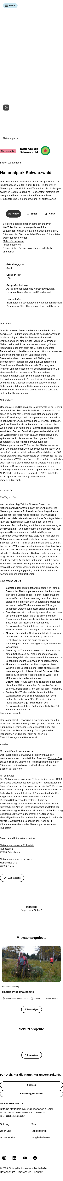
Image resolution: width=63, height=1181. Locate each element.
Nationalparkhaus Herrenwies (16, 859)
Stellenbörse (39, 1130)
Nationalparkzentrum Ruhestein (17, 845)
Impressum (24, 1172)
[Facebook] (35, 1158)
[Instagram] (4, 1158)
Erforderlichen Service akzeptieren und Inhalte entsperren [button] (28, 250)
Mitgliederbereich (42, 1137)
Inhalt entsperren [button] (12, 244)
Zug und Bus (55, 758)
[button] (10, 5)
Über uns (5, 1130)
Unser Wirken (8, 1137)
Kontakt (38, 1172)
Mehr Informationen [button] (13, 241)
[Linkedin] (14, 1158)
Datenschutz (7, 1172)
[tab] (13, 214)
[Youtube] (25, 1158)
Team (35, 1124)
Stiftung (4, 1124)
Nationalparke (10, 138)
